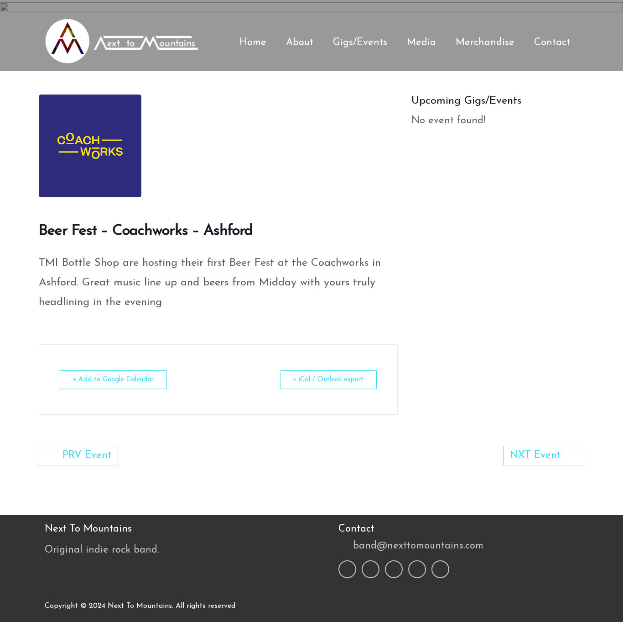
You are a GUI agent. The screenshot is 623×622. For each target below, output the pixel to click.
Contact (552, 42)
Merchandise (485, 42)
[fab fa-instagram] (534, 9)
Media (421, 42)
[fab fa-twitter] (517, 9)
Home (252, 42)
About (299, 42)
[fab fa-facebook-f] (499, 9)
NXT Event (535, 455)
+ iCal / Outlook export (328, 379)
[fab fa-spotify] (552, 9)
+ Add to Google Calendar (113, 379)
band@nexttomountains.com (418, 546)
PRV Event (86, 455)
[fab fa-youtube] (570, 9)
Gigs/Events (360, 42)
